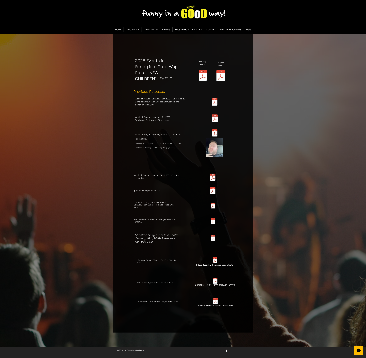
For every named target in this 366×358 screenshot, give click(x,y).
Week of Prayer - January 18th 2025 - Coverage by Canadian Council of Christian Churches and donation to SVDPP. (160, 101)
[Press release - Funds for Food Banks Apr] (213, 221)
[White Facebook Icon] (226, 351)
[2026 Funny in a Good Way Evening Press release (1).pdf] (202, 75)
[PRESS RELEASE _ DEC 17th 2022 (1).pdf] (212, 177)
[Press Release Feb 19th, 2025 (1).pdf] (214, 102)
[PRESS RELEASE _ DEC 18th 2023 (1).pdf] (214, 133)
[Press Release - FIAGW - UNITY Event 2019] (213, 238)
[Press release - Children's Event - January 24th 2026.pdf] (221, 76)
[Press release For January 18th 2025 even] (214, 118)
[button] (219, 154)
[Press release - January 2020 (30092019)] (213, 206)
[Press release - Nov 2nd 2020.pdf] (213, 191)
